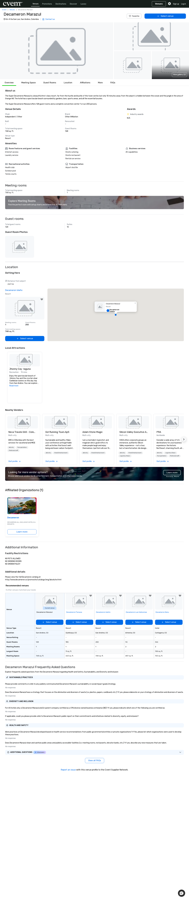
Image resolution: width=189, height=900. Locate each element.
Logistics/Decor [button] (125, 456)
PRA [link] (158, 432)
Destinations (61, 4)
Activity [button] (11, 447)
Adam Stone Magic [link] (92, 432)
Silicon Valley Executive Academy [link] (133, 432)
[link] (22, 422)
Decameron (13, 517)
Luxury (83, 4)
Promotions (47, 4)
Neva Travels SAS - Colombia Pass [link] (22, 432)
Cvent (4, 10)
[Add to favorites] (41, 299)
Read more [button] (13, 386)
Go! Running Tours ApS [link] (57, 432)
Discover (73, 4)
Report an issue (68, 770)
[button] (56, 50)
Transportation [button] (22, 447)
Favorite (135, 16)
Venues (36, 4)
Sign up (176, 4)
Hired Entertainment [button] (60, 453)
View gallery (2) (179, 75)
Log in (183, 4)
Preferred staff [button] (13, 450)
